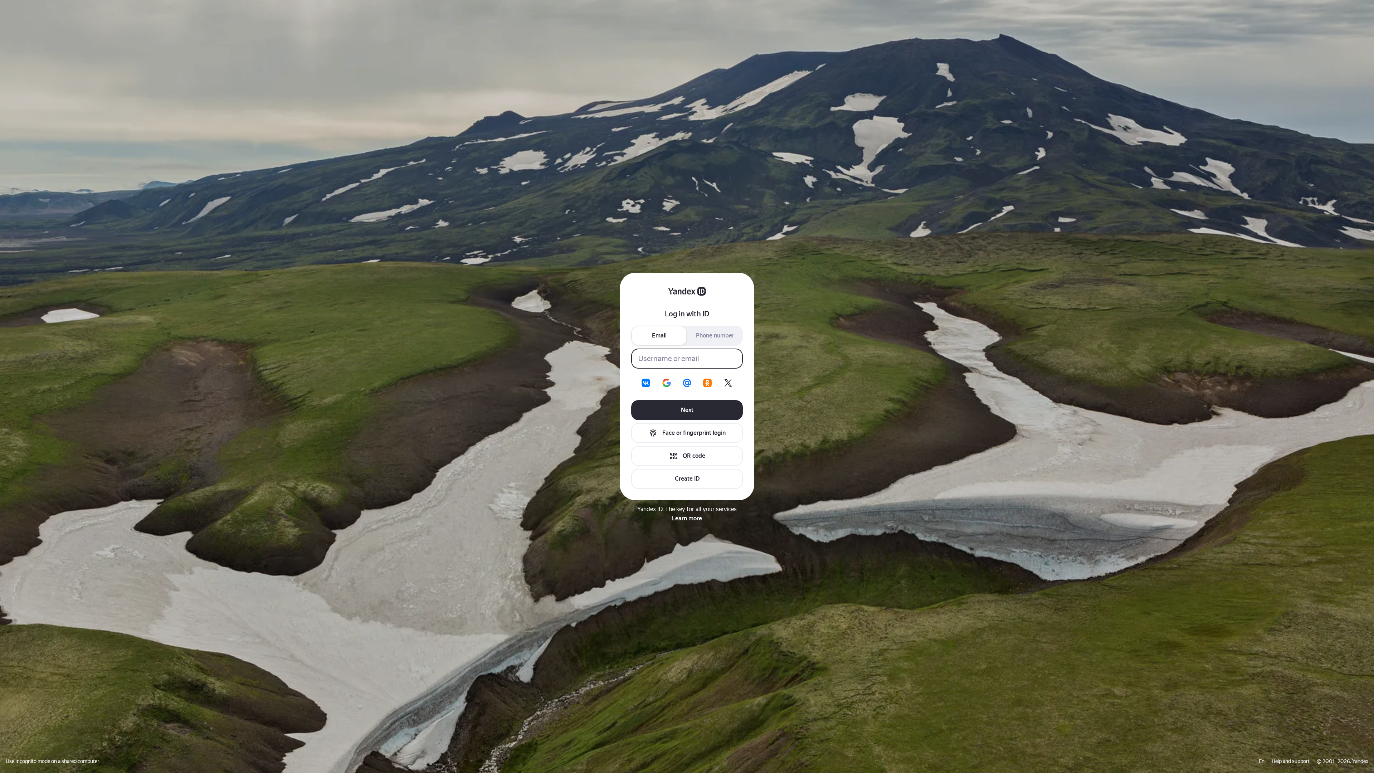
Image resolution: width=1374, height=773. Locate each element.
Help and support (1291, 761)
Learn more (687, 518)
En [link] (1262, 761)
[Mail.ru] (687, 383)
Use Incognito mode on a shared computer (52, 761)
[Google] (666, 383)
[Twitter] (728, 383)
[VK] (646, 383)
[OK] (707, 383)
